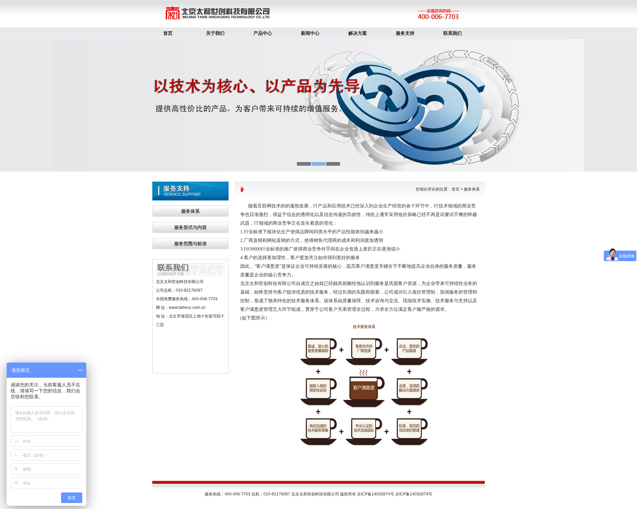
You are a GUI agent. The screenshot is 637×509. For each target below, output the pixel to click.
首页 (168, 33)
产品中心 (262, 33)
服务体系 (190, 211)
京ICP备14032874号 (413, 494)
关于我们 (215, 33)
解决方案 (357, 33)
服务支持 (405, 33)
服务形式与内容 (190, 227)
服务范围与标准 (190, 243)
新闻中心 (310, 33)
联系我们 (452, 33)
